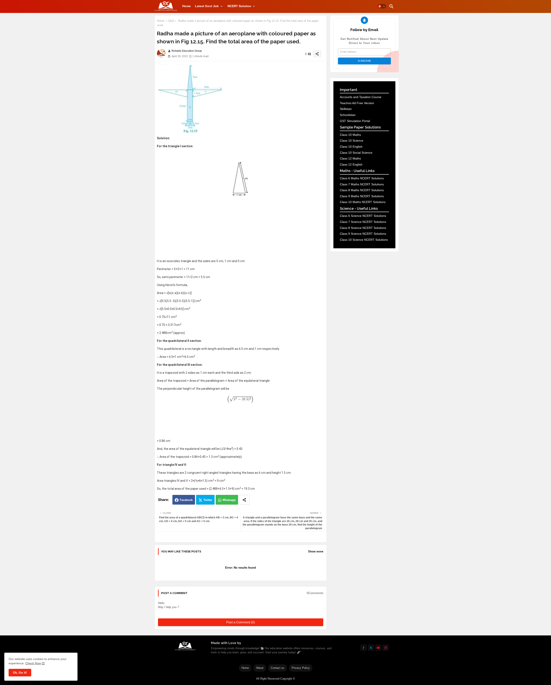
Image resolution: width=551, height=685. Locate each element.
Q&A (171, 20)
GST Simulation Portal (355, 121)
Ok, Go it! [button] (20, 672)
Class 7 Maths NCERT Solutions (362, 184)
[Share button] (244, 500)
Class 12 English (351, 164)
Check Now (33, 663)
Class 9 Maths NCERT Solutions (362, 196)
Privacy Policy (301, 667)
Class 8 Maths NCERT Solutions (362, 190)
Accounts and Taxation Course (360, 97)
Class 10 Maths (350, 134)
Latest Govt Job (207, 6)
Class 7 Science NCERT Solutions (363, 222)
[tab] (186, 6)
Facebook (186, 500)
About (259, 667)
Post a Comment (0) (240, 622)
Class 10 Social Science (356, 152)
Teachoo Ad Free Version (357, 103)
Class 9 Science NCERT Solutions (363, 233)
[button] (382, 6)
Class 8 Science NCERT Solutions (363, 228)
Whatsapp (229, 500)
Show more (315, 551)
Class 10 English (351, 146)
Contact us (277, 667)
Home (186, 6)
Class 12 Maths (350, 158)
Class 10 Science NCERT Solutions (364, 239)
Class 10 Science (351, 140)
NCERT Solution (239, 6)
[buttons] (364, 648)
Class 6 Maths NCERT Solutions (362, 178)
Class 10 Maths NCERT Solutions (362, 202)
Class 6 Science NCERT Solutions (363, 215)
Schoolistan (348, 115)
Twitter (207, 500)
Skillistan (346, 109)
